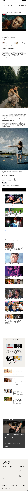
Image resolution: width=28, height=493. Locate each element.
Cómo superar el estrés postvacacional (10, 351)
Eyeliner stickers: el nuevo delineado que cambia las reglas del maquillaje (13, 446)
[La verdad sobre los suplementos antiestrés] (18, 358)
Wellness (7, 361)
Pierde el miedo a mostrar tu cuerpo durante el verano (17, 372)
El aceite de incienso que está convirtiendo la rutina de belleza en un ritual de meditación (17, 381)
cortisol (24, 34)
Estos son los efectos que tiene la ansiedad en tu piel (22, 43)
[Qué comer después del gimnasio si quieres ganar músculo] (8, 391)
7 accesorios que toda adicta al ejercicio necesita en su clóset (18, 351)
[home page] (3, 0)
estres (3, 185)
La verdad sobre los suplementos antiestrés (18, 363)
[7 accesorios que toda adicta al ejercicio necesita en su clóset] (18, 346)
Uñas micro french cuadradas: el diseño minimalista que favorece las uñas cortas (14, 434)
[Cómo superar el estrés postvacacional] (10, 346)
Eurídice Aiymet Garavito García (17, 12)
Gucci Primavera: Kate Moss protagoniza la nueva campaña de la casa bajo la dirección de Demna (14, 440)
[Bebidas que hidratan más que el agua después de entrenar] (10, 358)
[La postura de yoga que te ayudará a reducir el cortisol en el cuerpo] (3, 43)
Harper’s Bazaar (24, 44)
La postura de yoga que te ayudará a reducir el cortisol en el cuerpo (9, 43)
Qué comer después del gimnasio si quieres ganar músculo (17, 392)
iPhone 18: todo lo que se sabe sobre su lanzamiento (12, 437)
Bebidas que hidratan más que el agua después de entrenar (10, 363)
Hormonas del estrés (14, 185)
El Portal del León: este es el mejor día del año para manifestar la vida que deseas (17, 401)
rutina (7, 185)
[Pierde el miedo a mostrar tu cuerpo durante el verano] (8, 371)
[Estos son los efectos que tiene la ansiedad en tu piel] (16, 43)
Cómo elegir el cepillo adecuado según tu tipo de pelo (12, 443)
